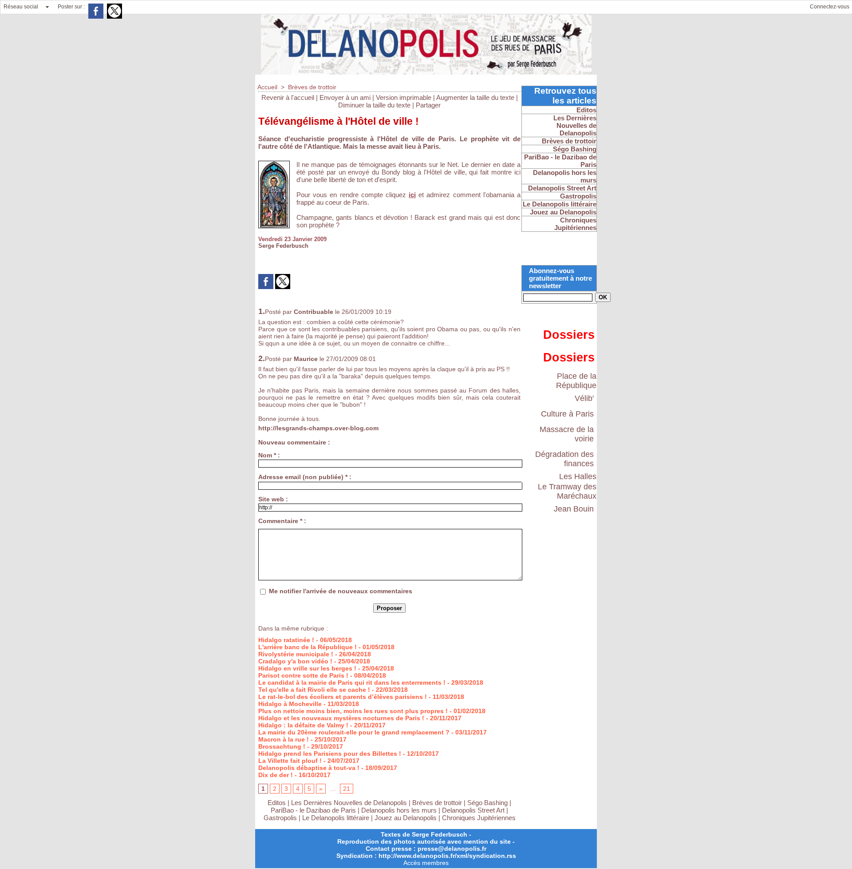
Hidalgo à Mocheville (290, 703)
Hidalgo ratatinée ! (286, 639)
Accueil (267, 87)
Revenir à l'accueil (287, 97)
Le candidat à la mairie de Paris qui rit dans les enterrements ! (352, 682)
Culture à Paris (567, 413)
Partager (428, 105)
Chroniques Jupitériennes (479, 817)
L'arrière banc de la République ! (307, 647)
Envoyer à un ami (345, 97)
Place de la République (576, 381)
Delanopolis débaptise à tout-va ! (308, 767)
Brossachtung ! (281, 746)
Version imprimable (403, 97)
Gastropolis (280, 817)
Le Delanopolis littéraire (335, 817)
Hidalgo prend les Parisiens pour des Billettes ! (329, 753)
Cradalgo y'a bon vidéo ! (295, 661)
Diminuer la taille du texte (374, 105)
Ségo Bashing (488, 802)
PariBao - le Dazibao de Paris (313, 810)
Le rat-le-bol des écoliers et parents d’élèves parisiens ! (342, 696)
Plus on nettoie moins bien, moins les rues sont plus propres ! (353, 710)
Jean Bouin (574, 508)
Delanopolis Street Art (473, 810)
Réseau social (21, 7)
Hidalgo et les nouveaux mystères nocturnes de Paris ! (341, 718)
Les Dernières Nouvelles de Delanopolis (350, 802)
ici (412, 194)
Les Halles (577, 476)
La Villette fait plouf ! (290, 760)
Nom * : (269, 455)
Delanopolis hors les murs (399, 810)
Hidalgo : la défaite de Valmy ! (303, 725)
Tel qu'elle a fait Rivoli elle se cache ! (314, 689)
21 (346, 788)
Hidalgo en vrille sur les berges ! (307, 668)
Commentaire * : (282, 520)
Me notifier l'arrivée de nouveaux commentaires (340, 591)
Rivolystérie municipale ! (295, 654)
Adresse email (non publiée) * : (304, 476)
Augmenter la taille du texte (475, 97)
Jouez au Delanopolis (406, 817)
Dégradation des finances (564, 459)
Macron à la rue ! (283, 739)
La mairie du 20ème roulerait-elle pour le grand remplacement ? (354, 732)
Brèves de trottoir (312, 87)
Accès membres (426, 862)
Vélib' (584, 398)
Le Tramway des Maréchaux (567, 491)
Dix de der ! (275, 774)
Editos (277, 802)
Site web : (273, 499)
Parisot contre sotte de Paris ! (303, 675)
